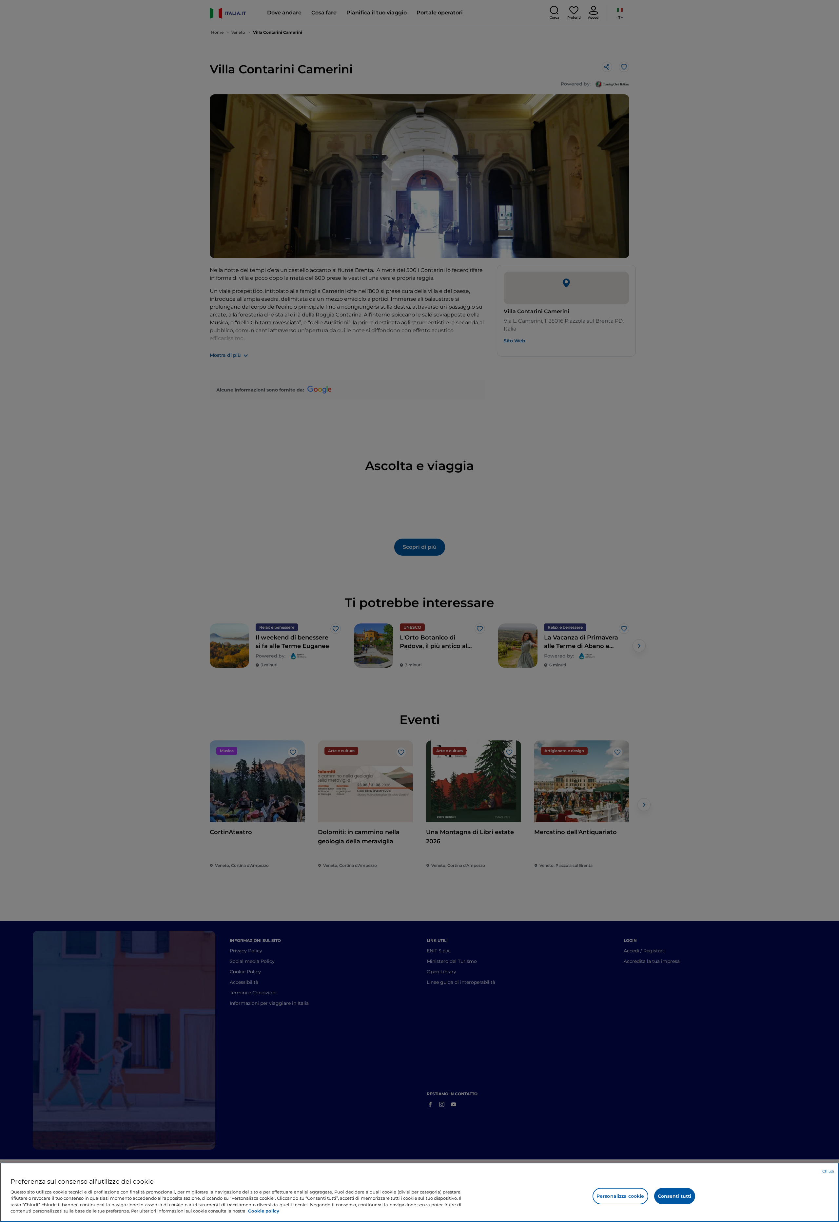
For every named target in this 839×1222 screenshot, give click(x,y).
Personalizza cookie (620, 1196)
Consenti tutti (675, 1196)
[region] (419, 1192)
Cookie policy (263, 1210)
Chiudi (828, 1171)
